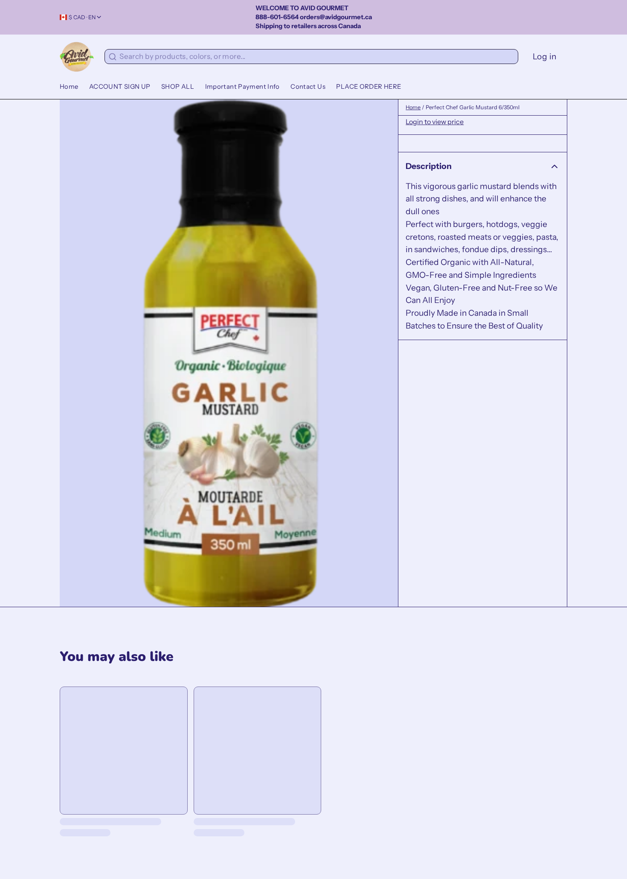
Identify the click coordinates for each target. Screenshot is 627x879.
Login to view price (435, 121)
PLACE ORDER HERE (368, 86)
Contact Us (307, 86)
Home (69, 86)
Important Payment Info (242, 86)
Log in (545, 56)
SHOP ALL (177, 86)
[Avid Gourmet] (77, 57)
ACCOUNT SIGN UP (120, 86)
